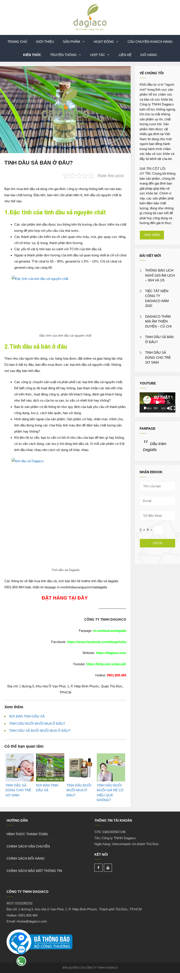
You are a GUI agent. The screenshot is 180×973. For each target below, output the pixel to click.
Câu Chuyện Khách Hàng (150, 41)
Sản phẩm (71, 41)
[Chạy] (145, 408)
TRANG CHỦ (17, 41)
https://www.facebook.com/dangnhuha (96, 642)
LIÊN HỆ (125, 55)
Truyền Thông (63, 55)
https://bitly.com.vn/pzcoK (106, 664)
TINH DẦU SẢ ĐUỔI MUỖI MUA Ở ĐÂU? (39, 730)
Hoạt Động (104, 41)
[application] (157, 402)
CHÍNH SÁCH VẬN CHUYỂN (28, 846)
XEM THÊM (152, 235)
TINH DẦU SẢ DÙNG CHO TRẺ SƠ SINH (158, 357)
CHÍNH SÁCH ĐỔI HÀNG (26, 858)
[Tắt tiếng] (169, 408)
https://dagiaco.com (111, 653)
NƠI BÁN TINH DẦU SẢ (27, 716)
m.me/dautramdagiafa (109, 630)
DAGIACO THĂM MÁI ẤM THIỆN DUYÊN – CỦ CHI (158, 321)
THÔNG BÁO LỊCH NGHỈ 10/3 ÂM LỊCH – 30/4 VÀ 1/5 (160, 275)
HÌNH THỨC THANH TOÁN (27, 834)
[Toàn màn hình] (173, 408)
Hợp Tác (97, 55)
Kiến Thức (32, 55)
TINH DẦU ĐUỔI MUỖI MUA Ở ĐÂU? (37, 723)
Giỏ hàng (148, 55)
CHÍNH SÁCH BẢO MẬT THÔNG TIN (34, 871)
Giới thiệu (45, 41)
